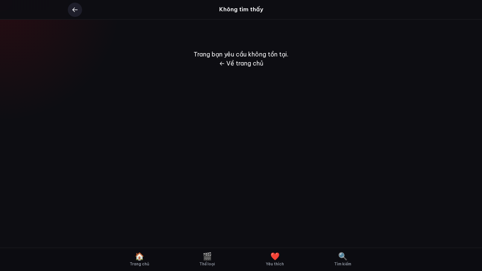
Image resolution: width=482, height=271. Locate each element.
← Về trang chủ (241, 63)
